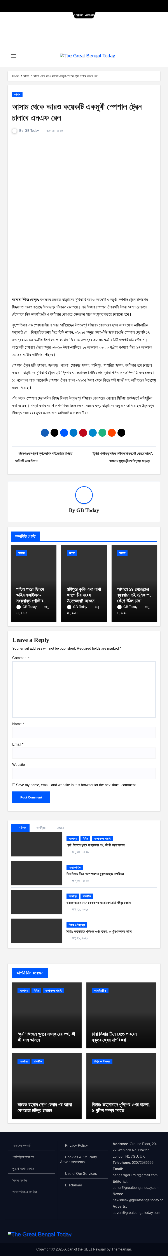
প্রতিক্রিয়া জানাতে (23, 1157)
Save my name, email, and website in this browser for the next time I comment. (76, 785)
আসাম (17, 94)
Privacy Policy (76, 1145)
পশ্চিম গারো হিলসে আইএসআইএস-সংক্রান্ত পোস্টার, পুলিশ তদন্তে (30, 597)
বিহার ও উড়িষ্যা (77, 925)
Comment (21, 658)
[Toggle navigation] (13, 56)
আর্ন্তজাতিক (75, 867)
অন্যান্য (73, 838)
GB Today (32, 130)
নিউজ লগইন (19, 1180)
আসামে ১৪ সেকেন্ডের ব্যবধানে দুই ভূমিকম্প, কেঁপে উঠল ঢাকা (134, 595)
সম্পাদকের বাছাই (102, 838)
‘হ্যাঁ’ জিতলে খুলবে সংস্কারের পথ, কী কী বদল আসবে (95, 845)
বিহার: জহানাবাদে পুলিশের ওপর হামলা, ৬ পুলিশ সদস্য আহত (99, 931)
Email (17, 744)
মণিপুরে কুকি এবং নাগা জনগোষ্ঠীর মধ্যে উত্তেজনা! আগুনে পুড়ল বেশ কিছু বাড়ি (84, 597)
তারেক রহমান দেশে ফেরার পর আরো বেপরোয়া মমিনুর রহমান (98, 903)
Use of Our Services (81, 1173)
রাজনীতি (87, 896)
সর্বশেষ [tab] (22, 828)
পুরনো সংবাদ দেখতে (23, 1169)
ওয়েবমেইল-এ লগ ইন (24, 1192)
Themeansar (121, 1249)
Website (18, 764)
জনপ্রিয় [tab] (41, 828)
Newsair (99, 1249)
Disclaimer (73, 1185)
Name (18, 724)
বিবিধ (85, 838)
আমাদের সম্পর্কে (21, 1145)
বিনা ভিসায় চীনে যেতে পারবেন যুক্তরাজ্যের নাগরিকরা (95, 874)
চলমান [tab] (60, 828)
